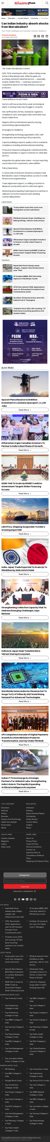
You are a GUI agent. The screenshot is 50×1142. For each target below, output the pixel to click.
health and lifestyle (9, 822)
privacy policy (31, 841)
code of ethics (32, 844)
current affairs (23, 18)
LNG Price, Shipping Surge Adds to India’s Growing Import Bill (37, 985)
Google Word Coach (13, 1080)
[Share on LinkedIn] (47, 36)
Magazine (5, 841)
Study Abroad (31, 819)
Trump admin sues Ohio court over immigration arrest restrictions (14, 959)
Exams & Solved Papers (35, 813)
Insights (29, 825)
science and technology (11, 819)
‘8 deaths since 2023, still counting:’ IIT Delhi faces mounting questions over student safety (14, 942)
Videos (4, 844)
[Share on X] (38, 36)
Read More (24, 410)
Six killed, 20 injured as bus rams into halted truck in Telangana (38, 924)
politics (4, 813)
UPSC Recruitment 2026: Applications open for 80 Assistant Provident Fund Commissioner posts (13, 927)
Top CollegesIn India (37, 1051)
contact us (30, 850)
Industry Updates (8, 838)
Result (28, 828)
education (11, 18)
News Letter (6, 847)
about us (29, 838)
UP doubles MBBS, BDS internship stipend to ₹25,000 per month (38, 911)
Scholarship (31, 816)
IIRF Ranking (10, 1069)
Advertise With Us (33, 852)
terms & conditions (34, 847)
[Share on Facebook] (43, 36)
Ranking (29, 810)
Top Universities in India (38, 1069)
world (3, 828)
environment (6, 825)
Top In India (13, 998)
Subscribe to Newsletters (23, 891)
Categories (24, 875)
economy (34, 18)
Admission (30, 808)
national (4, 810)
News (3, 18)
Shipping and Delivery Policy (37, 861)
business (4, 816)
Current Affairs (32, 822)
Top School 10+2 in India (39, 1080)
